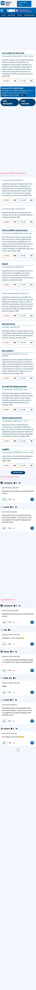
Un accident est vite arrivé (13, 53)
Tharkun (7, 652)
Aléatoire (11, 15)
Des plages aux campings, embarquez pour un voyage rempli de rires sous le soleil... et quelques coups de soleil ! (17, 92)
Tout (3, 15)
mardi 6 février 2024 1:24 (9, 733)
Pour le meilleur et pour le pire (15, 230)
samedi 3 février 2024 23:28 (10, 488)
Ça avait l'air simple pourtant (14, 387)
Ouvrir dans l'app (22, 4)
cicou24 (6, 507)
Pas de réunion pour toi (12, 418)
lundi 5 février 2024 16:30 (9, 512)
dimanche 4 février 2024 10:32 (11, 656)
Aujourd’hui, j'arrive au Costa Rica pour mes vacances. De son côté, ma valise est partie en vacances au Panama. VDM (17, 215)
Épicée (19, 15)
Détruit (5, 264)
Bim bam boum (8, 324)
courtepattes (8, 483)
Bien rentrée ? (8, 351)
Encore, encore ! (18, 472)
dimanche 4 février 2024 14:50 (11, 683)
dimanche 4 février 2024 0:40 (11, 635)
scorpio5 (7, 729)
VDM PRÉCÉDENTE (8, 102)
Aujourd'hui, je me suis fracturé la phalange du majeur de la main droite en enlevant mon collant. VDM (17, 459)
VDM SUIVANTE (25, 102)
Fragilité (5, 449)
